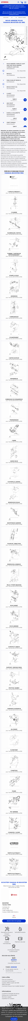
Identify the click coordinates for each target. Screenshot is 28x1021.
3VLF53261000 (10, 106)
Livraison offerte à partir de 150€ (10, 982)
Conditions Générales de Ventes (10, 993)
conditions (16, 8)
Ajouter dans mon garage (14, 920)
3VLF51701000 (10, 97)
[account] (18, 2)
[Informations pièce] (3, 71)
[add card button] (25, 99)
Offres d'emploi (6, 984)
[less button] (18, 99)
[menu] (25, 2)
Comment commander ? (9, 981)
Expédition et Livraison (8, 998)
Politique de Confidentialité (9, 995)
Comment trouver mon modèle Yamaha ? (13, 986)
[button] (14, 895)
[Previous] (12, 18)
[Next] (16, 18)
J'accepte (14, 1019)
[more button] (22, 99)
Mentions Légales (6, 997)
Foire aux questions (7, 979)
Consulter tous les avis (14, 963)
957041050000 (11, 116)
